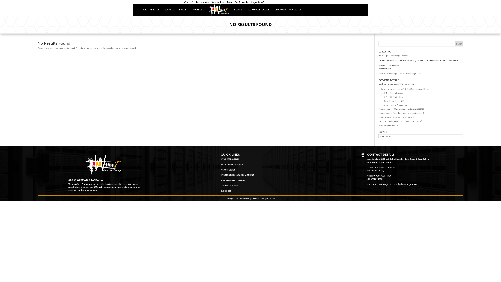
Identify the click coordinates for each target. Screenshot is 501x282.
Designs (238, 10)
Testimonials (202, 2)
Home (144, 10)
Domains (183, 10)
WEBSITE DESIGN (228, 170)
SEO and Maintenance (258, 10)
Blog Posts (281, 10)
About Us (154, 10)
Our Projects (241, 2)
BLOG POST (226, 191)
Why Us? (188, 2)
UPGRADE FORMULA (229, 185)
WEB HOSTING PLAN (230, 159)
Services (169, 10)
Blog (229, 2)
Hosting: (197, 10)
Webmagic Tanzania (252, 198)
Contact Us (218, 2)
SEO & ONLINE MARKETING (232, 164)
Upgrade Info (258, 2)
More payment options (388, 125)
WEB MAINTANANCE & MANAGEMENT (237, 175)
